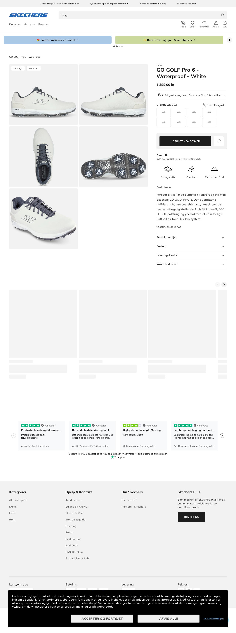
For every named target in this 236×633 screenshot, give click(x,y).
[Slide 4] (122, 46)
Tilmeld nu (191, 516)
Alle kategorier (18, 500)
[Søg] (223, 15)
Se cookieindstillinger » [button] (214, 619)
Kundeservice (74, 500)
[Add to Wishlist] (219, 141)
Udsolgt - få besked (185, 141)
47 (209, 122)
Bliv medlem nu (216, 95)
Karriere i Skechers (134, 506)
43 (209, 112)
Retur (69, 532)
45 (179, 122)
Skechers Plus (74, 513)
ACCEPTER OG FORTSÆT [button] (102, 618)
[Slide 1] (114, 46)
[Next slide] (229, 40)
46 (194, 122)
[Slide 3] (119, 46)
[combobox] (143, 15)
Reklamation (73, 539)
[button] (225, 24)
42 (194, 112)
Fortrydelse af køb (77, 558)
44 (163, 122)
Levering (71, 526)
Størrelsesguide (75, 519)
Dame (13, 24)
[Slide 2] (117, 46)
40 (163, 112)
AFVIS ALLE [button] (168, 618)
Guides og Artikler (76, 506)
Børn (41, 24)
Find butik (71, 545)
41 (179, 112)
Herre (27, 24)
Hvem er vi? (129, 500)
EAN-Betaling (74, 552)
